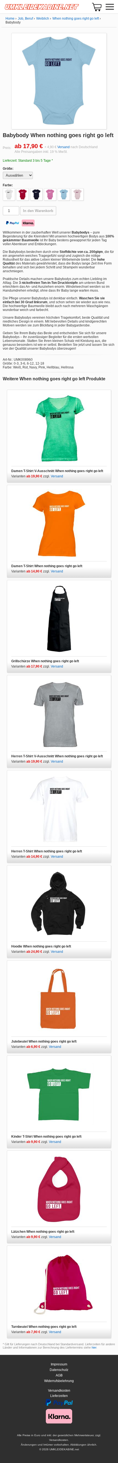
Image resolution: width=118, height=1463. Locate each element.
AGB (59, 1375)
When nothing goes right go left (75, 18)
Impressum (59, 1364)
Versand (63, 147)
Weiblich (42, 18)
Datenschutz (59, 1370)
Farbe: (8, 185)
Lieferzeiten (59, 1396)
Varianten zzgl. (31, 476)
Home (10, 18)
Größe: (8, 169)
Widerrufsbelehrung (59, 1381)
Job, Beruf (25, 18)
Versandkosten (59, 1391)
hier (94, 1347)
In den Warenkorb (38, 211)
